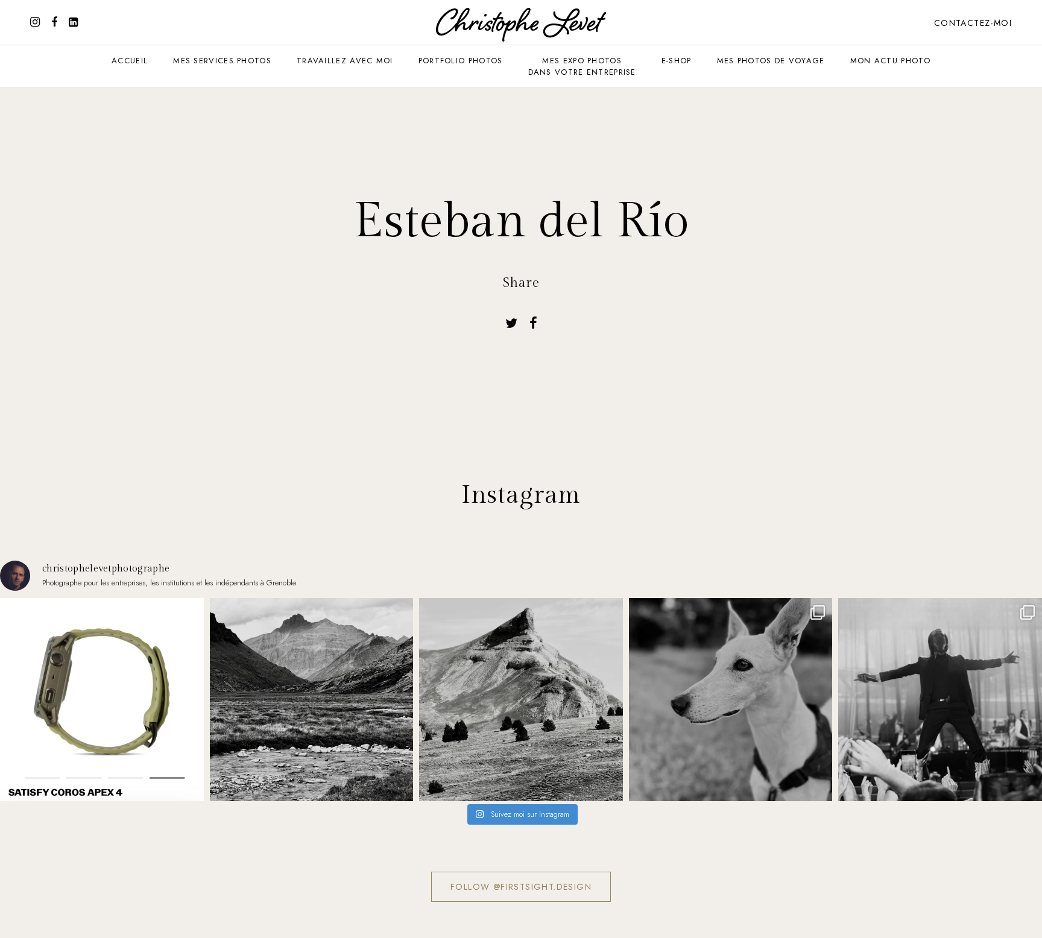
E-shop (677, 60)
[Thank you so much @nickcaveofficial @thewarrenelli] (940, 700)
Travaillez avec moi (345, 60)
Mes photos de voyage (771, 60)
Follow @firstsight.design (521, 887)
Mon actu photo (890, 60)
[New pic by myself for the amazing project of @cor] (102, 700)
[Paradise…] (312, 700)
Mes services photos (222, 60)
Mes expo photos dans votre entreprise (582, 66)
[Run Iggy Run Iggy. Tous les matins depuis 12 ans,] (731, 700)
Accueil (130, 60)
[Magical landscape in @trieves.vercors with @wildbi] (521, 700)
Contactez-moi (973, 23)
